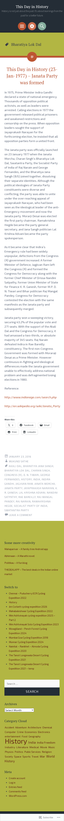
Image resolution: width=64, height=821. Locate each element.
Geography (35, 736)
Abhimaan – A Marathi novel (19, 555)
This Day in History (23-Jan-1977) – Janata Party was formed (32, 76)
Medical (34, 747)
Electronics (44, 732)
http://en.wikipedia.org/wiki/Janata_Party (32, 406)
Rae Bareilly (27, 497)
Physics (9, 751)
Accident (9, 727)
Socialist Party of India (30, 505)
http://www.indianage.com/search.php (30, 397)
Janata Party (13, 488)
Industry (10, 747)
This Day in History (32, 6)
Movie (43, 747)
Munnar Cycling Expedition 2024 (26, 642)
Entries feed (15, 786)
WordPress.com (18, 795)
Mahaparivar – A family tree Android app (26, 549)
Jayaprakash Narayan (39, 488)
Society (9, 756)
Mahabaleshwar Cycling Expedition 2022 (31, 611)
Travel (35, 756)
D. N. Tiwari (31, 474)
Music (51, 747)
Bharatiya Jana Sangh (38, 466)
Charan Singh (40, 470)
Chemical (47, 727)
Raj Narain (23, 501)
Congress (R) (13, 474)
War (42, 756)
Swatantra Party (16, 510)
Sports (26, 756)
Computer (10, 732)
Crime (20, 731)
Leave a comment (20, 515)
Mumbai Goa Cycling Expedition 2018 (28, 637)
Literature (22, 747)
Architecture (34, 727)
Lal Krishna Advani (32, 492)
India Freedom (46, 742)
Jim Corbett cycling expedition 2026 (28, 606)
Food (24, 736)
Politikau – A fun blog (15, 562)
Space (17, 756)
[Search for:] (32, 683)
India (36, 479)
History (26, 479)
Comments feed (17, 791)
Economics (31, 732)
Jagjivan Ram (24, 483)
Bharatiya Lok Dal (17, 470)
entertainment (13, 736)
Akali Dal (15, 466)
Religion (47, 751)
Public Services (32, 751)
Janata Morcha (44, 483)
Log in (12, 782)
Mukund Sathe (19, 461)
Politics (19, 751)
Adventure (21, 727)
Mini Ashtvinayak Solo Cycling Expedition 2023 (34, 624)
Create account (17, 778)
